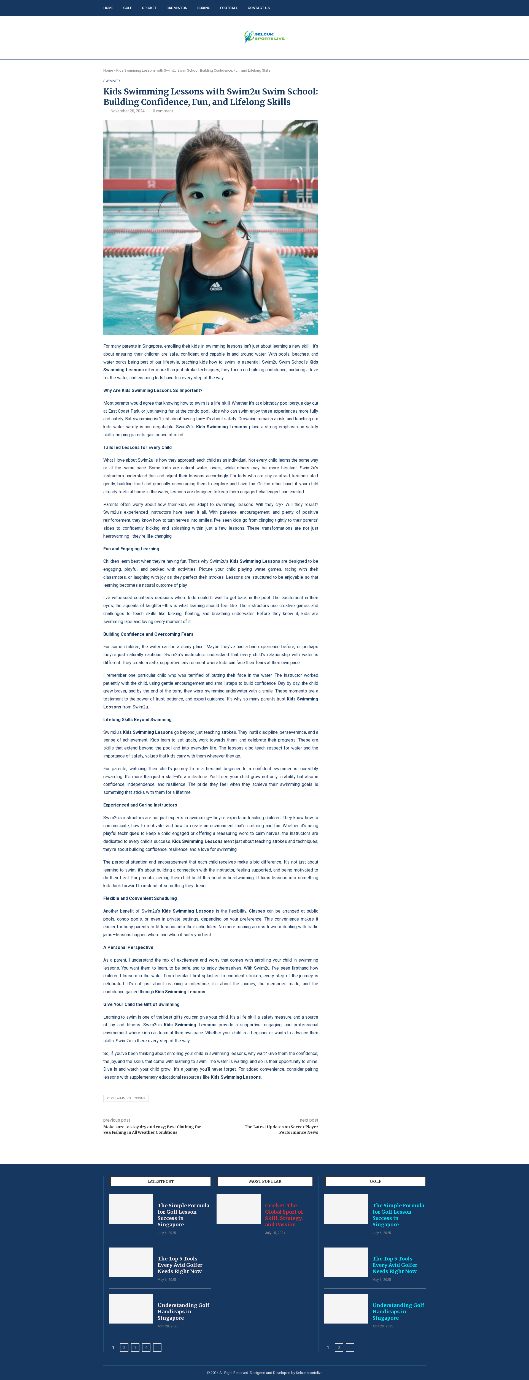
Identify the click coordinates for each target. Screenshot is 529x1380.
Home (108, 70)
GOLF (127, 8)
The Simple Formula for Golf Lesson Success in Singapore (183, 1215)
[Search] (423, 8)
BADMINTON (176, 8)
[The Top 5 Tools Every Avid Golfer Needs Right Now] (131, 1262)
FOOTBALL (229, 8)
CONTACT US (259, 8)
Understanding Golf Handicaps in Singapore (183, 1311)
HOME (108, 8)
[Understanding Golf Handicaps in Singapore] (131, 1309)
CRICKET (149, 8)
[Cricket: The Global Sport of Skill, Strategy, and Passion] (239, 1209)
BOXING (203, 8)
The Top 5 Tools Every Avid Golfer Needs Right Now (180, 1265)
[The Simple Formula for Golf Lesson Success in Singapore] (131, 1209)
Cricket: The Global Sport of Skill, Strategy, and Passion (284, 1215)
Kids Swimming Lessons (126, 1098)
